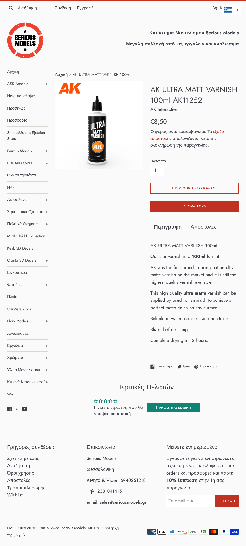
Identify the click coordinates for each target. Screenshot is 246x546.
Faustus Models (27, 151)
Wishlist (13, 394)
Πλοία (12, 297)
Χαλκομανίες (18, 333)
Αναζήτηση (18, 465)
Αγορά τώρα (194, 206)
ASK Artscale (27, 84)
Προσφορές (17, 120)
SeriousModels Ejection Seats (26, 136)
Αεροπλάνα (27, 199)
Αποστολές (204, 227)
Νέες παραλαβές (21, 96)
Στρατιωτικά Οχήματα (27, 211)
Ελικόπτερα (17, 272)
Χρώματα (27, 357)
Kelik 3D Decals (20, 248)
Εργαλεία (27, 345)
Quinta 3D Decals (27, 260)
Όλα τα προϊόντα (21, 175)
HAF (10, 187)
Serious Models (74, 528)
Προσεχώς (16, 108)
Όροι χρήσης (20, 473)
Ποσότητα (158, 161)
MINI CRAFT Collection (26, 236)
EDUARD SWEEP (27, 163)
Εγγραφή (85, 8)
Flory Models (27, 321)
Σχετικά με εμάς (23, 458)
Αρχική (13, 72)
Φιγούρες (27, 285)
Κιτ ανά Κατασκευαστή (27, 382)
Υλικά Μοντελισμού (27, 370)
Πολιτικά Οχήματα (27, 224)
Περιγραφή (168, 227)
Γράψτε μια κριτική (173, 407)
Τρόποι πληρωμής (26, 487)
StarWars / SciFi (20, 309)
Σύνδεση (63, 8)
